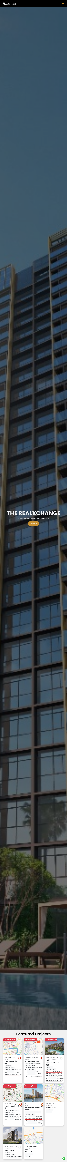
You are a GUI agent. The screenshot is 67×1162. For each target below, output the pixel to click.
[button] (62, 3)
